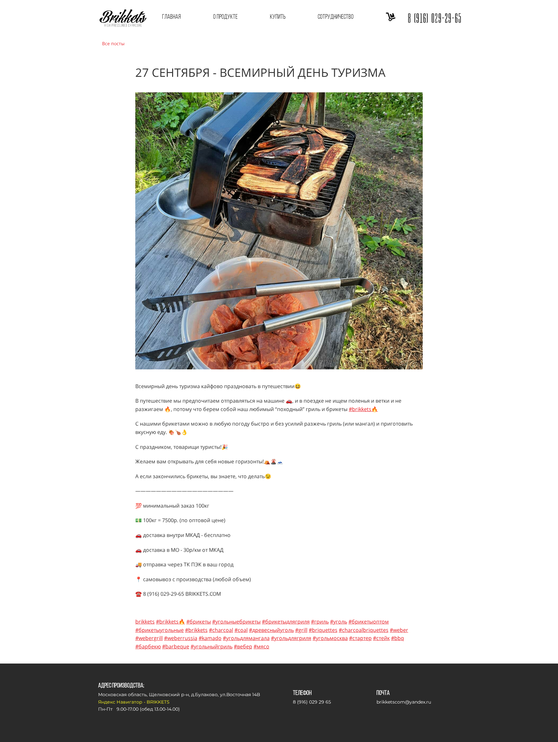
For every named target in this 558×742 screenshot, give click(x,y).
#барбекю (148, 646)
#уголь (338, 621)
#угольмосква (330, 638)
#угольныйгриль (211, 646)
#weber (399, 630)
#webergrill (149, 638)
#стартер (360, 638)
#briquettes (323, 630)
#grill (301, 630)
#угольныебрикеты (236, 621)
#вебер (243, 646)
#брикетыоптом (368, 621)
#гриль (320, 621)
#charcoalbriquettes (363, 630)
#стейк (381, 638)
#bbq (397, 638)
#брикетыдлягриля (286, 621)
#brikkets (196, 630)
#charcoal (221, 630)
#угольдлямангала (246, 638)
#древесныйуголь (271, 630)
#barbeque (175, 646)
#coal (241, 630)
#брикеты (198, 621)
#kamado (210, 638)
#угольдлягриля (291, 638)
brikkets (145, 621)
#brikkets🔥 (363, 409)
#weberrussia (180, 638)
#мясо (261, 646)
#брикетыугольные (159, 630)
